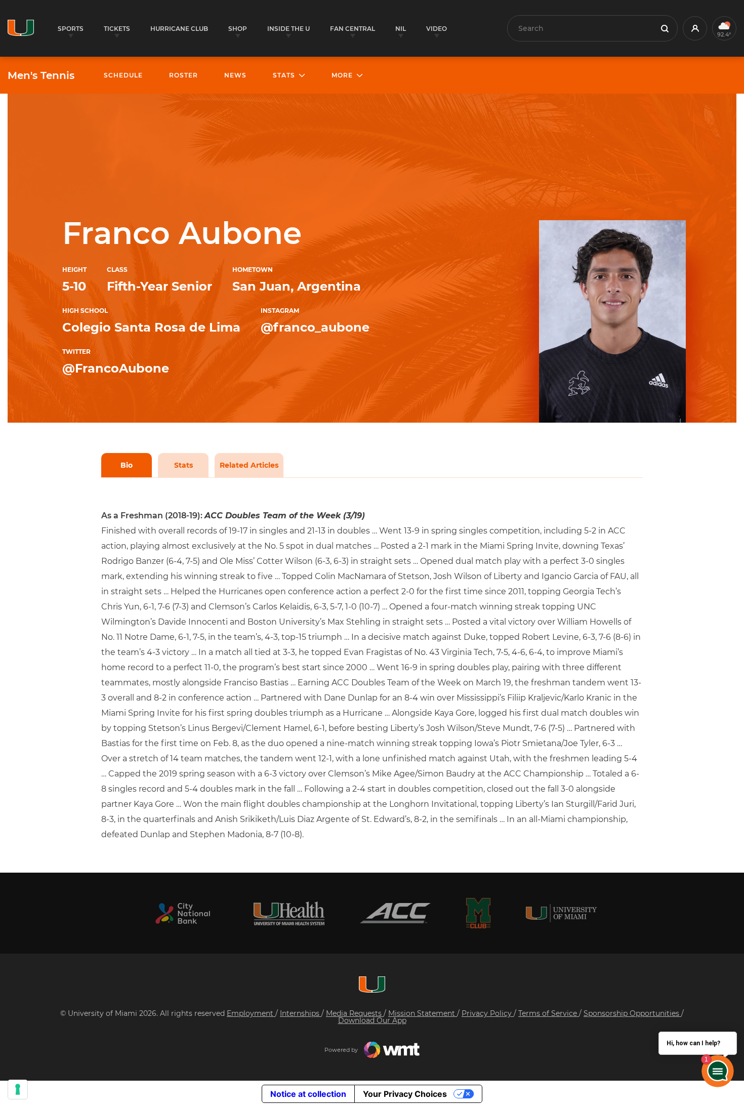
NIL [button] (400, 28)
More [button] (342, 75)
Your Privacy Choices (405, 1094)
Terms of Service (548, 1013)
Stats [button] (284, 75)
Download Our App (372, 1020)
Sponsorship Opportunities (632, 1013)
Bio (126, 465)
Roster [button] (183, 75)
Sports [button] (71, 28)
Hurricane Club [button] (179, 28)
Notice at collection (308, 1094)
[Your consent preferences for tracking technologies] (17, 1089)
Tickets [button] (117, 28)
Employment (251, 1013)
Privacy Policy (488, 1013)
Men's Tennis (41, 75)
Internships (300, 1013)
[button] (695, 28)
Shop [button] (237, 28)
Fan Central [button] (352, 28)
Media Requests (355, 1013)
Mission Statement (422, 1013)
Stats (183, 465)
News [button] (235, 75)
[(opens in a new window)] (182, 913)
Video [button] (436, 28)
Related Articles (249, 465)
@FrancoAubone (115, 368)
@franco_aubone (315, 327)
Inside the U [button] (288, 28)
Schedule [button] (123, 75)
